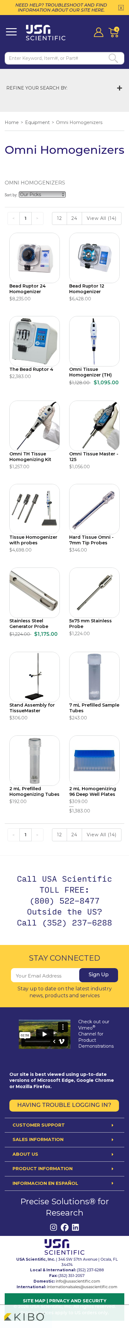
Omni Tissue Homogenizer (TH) (90, 372)
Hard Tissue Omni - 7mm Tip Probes (91, 540)
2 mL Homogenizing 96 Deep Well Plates (92, 791)
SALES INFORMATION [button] (38, 1139)
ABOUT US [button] (25, 1154)
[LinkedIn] (76, 1227)
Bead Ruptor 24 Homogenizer (27, 288)
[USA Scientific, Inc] (48, 32)
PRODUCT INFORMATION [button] (43, 1168)
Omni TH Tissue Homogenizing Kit (30, 456)
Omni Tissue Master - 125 (93, 456)
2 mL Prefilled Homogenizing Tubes (34, 791)
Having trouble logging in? (64, 1105)
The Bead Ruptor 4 (31, 369)
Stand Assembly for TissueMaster (32, 707)
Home (12, 122)
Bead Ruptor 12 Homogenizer (86, 288)
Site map (34, 1301)
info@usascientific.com (78, 1282)
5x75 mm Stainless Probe (90, 623)
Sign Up (99, 975)
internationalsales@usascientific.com (82, 1287)
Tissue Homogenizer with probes (33, 540)
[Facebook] (65, 1227)
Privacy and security (77, 1301)
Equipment (37, 122)
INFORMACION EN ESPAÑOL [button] (45, 1183)
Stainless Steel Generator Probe (28, 623)
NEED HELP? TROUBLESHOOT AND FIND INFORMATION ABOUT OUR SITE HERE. (61, 7)
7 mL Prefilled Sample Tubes (94, 707)
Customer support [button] (39, 1125)
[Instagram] (54, 1227)
